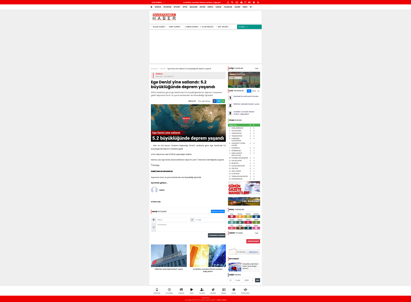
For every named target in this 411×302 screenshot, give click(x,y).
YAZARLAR (228, 7)
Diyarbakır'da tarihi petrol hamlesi (244, 97)
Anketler (213, 293)
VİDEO (245, 7)
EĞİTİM (202, 7)
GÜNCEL (158, 7)
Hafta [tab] (254, 91)
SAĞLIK (218, 7)
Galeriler (181, 293)
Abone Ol (192, 101)
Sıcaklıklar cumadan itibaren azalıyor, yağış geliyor (188, 2)
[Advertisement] (221, 17)
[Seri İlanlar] (245, 2)
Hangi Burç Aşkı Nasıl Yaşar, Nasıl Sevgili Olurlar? (250, 266)
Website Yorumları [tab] (218, 211)
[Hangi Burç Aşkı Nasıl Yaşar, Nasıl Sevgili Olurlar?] (235, 267)
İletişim (223, 293)
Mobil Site (157, 293)
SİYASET (177, 7)
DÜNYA (210, 7)
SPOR (185, 7)
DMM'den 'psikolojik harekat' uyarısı (244, 105)
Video (192, 293)
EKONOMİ (167, 7)
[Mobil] (228, 2)
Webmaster (245, 293)
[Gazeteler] (249, 2)
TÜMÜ (256, 68)
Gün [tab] (249, 91)
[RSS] (258, 2)
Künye (234, 293)
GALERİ (237, 7)
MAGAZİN (193, 7)
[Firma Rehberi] (241, 2)
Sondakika (169, 293)
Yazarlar (202, 293)
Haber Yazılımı (221, 300)
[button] (251, 7)
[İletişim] (237, 2)
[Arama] (232, 2)
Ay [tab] (258, 91)
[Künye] (254, 2)
